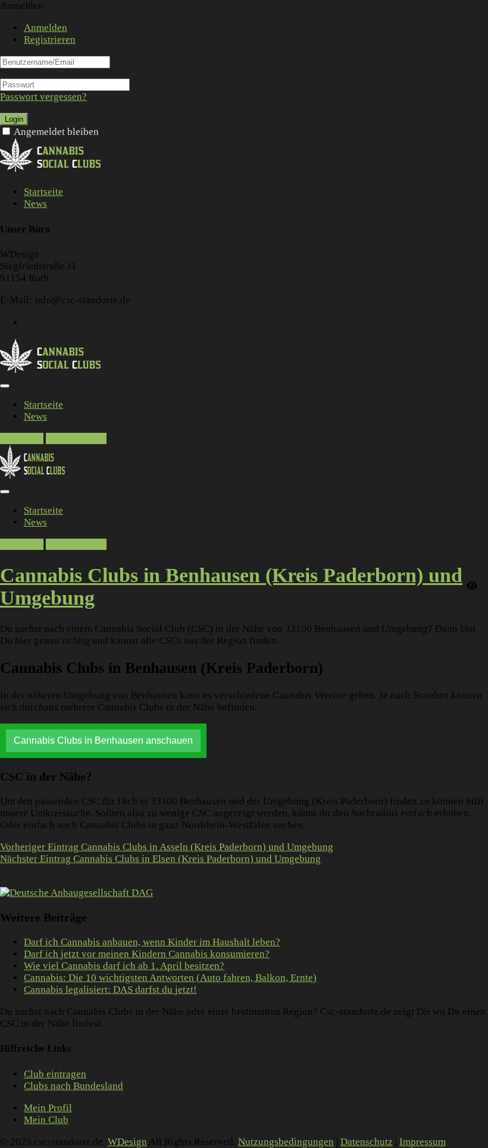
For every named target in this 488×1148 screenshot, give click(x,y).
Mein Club (46, 1119)
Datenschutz (366, 1141)
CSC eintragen (76, 438)
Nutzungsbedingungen (286, 1141)
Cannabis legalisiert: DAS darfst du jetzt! (110, 989)
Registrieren (50, 39)
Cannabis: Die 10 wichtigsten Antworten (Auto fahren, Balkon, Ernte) (170, 977)
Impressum (422, 1141)
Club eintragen (55, 1074)
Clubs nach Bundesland (73, 1086)
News (35, 203)
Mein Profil (48, 1108)
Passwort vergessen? (43, 96)
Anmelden (45, 27)
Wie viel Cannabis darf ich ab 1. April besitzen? (124, 965)
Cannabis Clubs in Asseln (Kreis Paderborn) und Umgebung (166, 847)
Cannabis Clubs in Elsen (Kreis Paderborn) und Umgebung (160, 858)
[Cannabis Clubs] (57, 169)
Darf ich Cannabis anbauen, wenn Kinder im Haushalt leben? (152, 942)
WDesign (127, 1141)
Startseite (43, 191)
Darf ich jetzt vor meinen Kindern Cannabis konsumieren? (147, 954)
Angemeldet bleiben (56, 131)
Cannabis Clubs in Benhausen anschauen (103, 740)
